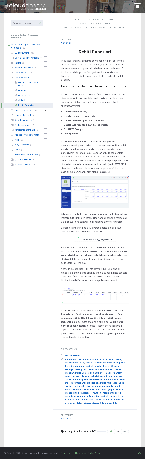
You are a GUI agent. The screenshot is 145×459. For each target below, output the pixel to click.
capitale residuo (94, 366)
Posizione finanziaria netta (27, 134)
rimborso (79, 366)
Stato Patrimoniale (23, 120)
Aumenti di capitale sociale (103, 396)
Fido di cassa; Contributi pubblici (97, 386)
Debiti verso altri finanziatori (90, 372)
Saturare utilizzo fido (93, 403)
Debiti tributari (24, 95)
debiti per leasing (74, 369)
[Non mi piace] (125, 431)
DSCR (17, 149)
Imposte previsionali (24, 164)
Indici (17, 139)
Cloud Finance (93, 19)
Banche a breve (94, 399)
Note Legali (80, 453)
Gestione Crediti (22, 72)
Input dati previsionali (24, 110)
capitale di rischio (112, 359)
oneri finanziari (110, 362)
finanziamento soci (74, 362)
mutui (96, 393)
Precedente (67, 39)
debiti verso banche (92, 359)
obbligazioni (93, 382)
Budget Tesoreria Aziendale (94, 23)
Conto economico (23, 125)
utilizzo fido (111, 403)
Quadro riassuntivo (23, 159)
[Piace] (111, 431)
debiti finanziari (73, 359)
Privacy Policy (67, 453)
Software (109, 19)
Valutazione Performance (26, 154)
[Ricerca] (40, 23)
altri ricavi (108, 399)
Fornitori (22, 90)
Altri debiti (66, 42)
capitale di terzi (93, 362)
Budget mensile (22, 144)
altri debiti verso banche (96, 369)
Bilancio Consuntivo (24, 67)
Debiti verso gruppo (105, 389)
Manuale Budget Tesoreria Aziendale (84, 27)
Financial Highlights (23, 115)
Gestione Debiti (117, 27)
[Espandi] (45, 53)
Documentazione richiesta (27, 57)
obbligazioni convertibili (89, 379)
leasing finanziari (112, 366)
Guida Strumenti (22, 53)
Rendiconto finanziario (25, 129)
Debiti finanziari (26, 105)
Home (78, 19)
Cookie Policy (94, 453)
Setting (18, 62)
